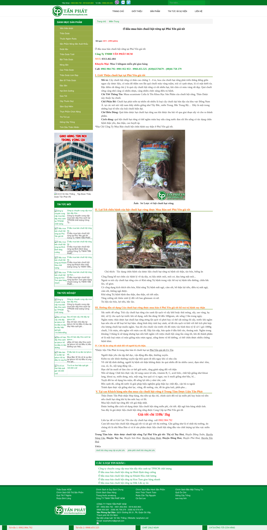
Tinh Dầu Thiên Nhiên (69, 127)
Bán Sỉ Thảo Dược (68, 80)
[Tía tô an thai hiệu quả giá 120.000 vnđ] (60, 369)
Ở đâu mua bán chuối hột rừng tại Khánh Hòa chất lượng (127, 475)
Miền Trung (114, 21)
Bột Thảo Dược (66, 59)
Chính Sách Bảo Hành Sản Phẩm (150, 489)
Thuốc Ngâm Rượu (68, 38)
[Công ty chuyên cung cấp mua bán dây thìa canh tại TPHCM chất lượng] (60, 217)
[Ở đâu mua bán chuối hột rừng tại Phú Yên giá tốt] (60, 232)
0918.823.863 (88, 3)
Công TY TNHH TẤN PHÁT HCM (110, 498)
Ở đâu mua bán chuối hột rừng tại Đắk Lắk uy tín (123, 482)
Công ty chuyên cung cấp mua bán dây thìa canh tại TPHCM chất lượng (135, 468)
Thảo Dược (65, 33)
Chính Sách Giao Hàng (106, 492)
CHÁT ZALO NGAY (150, 527)
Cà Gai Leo (141, 498)
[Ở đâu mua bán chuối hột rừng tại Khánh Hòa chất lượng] (60, 262)
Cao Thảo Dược (67, 69)
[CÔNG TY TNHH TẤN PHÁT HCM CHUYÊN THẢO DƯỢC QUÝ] (70, 10)
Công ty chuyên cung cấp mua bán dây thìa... (79, 211)
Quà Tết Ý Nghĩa (63, 495)
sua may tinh (181, 498)
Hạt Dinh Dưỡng (67, 90)
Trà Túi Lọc (65, 116)
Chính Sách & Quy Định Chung (109, 489)
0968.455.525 (107, 3)
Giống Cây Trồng (67, 122)
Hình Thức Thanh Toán (146, 492)
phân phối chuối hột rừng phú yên (141, 450)
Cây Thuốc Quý (67, 101)
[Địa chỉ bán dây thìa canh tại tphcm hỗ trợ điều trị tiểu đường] (60, 342)
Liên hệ (198, 11)
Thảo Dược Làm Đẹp (69, 75)
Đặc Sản (63, 85)
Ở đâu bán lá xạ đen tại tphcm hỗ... (79, 353)
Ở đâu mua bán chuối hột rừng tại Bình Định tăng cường (127, 472)
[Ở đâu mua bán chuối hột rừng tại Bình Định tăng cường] (60, 247)
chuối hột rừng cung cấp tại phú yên (110, 450)
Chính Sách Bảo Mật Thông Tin (189, 489)
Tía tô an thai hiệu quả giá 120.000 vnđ (77, 366)
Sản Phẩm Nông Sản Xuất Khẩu (74, 43)
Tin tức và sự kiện (177, 11)
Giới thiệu (137, 11)
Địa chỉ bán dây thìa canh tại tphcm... (78, 338)
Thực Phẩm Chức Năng (70, 111)
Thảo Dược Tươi (67, 54)
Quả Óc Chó (180, 492)
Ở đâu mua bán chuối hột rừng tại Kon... (79, 273)
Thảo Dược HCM (63, 489)
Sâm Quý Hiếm (66, 106)
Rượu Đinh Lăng (63, 498)
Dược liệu (64, 49)
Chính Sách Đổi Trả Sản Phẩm (69, 492)
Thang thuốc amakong (106, 495)
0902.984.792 (76, 3)
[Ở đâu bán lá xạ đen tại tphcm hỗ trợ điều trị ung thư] (60, 356)
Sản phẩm (155, 11)
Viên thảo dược (66, 28)
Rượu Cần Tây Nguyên (146, 495)
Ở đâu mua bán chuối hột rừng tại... (79, 229)
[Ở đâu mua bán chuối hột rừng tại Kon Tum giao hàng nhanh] (60, 277)
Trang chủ (118, 11)
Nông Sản (64, 64)
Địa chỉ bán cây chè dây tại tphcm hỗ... (78, 318)
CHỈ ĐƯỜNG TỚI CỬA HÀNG (222, 527)
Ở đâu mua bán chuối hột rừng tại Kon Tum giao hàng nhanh (129, 479)
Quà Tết (63, 96)
